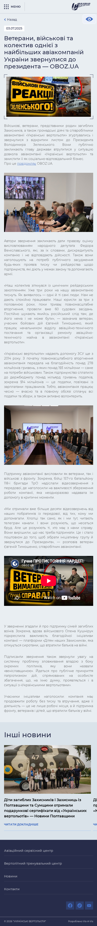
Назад (12, 19)
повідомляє (26, 164)
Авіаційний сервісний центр (28, 851)
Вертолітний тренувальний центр (33, 863)
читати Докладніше (21, 824)
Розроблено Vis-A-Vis (80, 921)
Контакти (12, 889)
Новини (10, 876)
